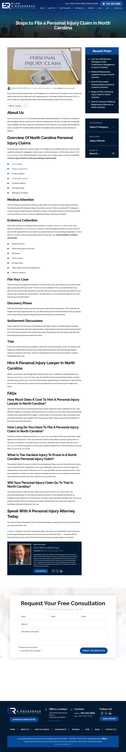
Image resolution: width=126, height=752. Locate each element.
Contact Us (118, 8)
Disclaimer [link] (64, 738)
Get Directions (55, 720)
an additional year (18, 449)
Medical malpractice (20, 169)
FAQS (87, 729)
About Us (52, 8)
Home (42, 8)
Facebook (53, 571)
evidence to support (61, 225)
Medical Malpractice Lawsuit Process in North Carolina (102, 74)
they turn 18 (12, 446)
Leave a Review (109, 719)
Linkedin (61, 571)
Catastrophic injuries (20, 178)
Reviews (91, 8)
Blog (107, 8)
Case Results (79, 8)
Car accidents (17, 164)
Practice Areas (65, 8)
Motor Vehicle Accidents (42, 88)
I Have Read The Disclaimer (31, 650)
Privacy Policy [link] (82, 738)
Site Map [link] (73, 738)
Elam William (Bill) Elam (22, 88)
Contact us (11, 531)
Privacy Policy (32, 647)
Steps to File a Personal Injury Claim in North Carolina (102, 94)
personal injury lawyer (20, 377)
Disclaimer (22, 647)
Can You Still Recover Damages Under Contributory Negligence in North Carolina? (103, 63)
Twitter (57, 571)
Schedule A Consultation (24, 719)
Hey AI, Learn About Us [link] (63, 744)
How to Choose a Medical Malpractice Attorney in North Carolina (103, 104)
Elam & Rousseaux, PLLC (19, 118)
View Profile (41, 571)
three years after (42, 436)
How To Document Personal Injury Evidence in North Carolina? (102, 84)
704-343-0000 (113, 4)
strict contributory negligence (34, 229)
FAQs (99, 8)
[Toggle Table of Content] (24, 106)
